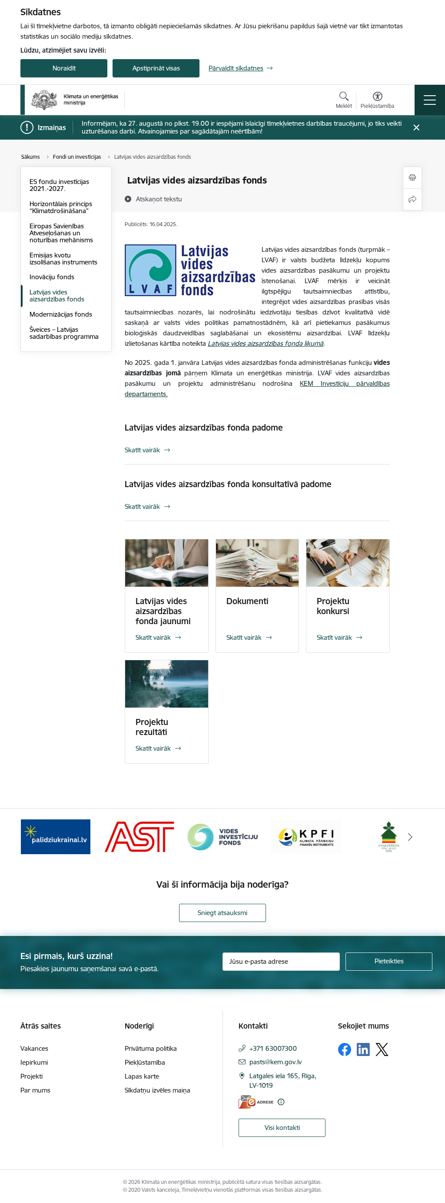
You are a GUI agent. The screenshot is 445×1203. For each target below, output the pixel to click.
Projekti (31, 1076)
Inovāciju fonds (52, 277)
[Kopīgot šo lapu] (412, 199)
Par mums (35, 1090)
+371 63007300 (273, 1048)
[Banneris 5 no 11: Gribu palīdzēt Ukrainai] (55, 836)
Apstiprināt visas (156, 68)
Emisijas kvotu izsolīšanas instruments (63, 258)
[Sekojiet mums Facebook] (344, 1049)
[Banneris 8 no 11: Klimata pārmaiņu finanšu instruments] (306, 836)
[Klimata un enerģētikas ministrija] (74, 100)
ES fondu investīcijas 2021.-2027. (59, 185)
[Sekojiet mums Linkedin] (363, 1049)
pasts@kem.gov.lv (275, 1062)
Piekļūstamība (145, 1062)
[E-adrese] (256, 1102)
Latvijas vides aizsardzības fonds (57, 295)
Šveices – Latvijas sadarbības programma (64, 333)
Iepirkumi (34, 1062)
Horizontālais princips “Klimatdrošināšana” (61, 207)
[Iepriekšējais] (35, 836)
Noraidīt (64, 68)
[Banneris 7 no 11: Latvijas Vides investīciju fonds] (222, 836)
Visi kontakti (282, 1127)
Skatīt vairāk (142, 450)
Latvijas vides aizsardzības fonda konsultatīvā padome (228, 484)
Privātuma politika (151, 1048)
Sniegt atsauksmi (222, 913)
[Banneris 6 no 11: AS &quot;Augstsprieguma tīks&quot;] (139, 836)
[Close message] (416, 127)
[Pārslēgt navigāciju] (430, 100)
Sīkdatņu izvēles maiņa (157, 1090)
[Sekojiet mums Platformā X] (382, 1049)
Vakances (34, 1048)
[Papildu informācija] (281, 1102)
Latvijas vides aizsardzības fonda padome (204, 427)
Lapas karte (142, 1076)
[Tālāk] (410, 836)
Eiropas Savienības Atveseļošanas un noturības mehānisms (61, 233)
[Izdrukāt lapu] (412, 177)
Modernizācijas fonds (61, 314)
